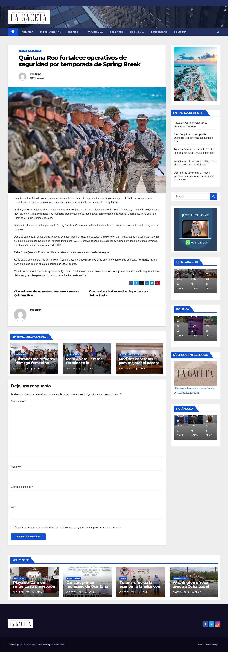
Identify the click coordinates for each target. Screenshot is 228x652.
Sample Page (212, 644)
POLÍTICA (28, 32)
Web (13, 507)
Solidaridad (19, 578)
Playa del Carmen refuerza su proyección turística (34, 586)
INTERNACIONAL (50, 32)
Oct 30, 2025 (182, 592)
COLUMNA (180, 32)
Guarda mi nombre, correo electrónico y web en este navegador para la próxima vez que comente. (68, 527)
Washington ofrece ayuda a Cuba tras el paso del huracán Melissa (191, 588)
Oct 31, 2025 (22, 592)
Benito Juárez (73, 578)
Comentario (18, 401)
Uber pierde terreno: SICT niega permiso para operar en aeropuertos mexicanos (194, 176)
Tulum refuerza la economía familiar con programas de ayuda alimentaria (139, 588)
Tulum (136, 355)
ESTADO (73, 32)
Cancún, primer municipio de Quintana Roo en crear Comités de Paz (193, 138)
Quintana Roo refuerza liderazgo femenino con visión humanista (34, 363)
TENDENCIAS (159, 32)
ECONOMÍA (137, 32)
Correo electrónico (22, 487)
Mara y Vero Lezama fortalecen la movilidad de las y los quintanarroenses (85, 365)
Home (200, 644)
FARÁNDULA (95, 32)
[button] (218, 32)
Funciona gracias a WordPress (22, 644)
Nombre (16, 466)
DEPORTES (116, 32)
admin (38, 74)
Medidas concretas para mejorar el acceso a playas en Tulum (139, 363)
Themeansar (59, 644)
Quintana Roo (34, 51)
